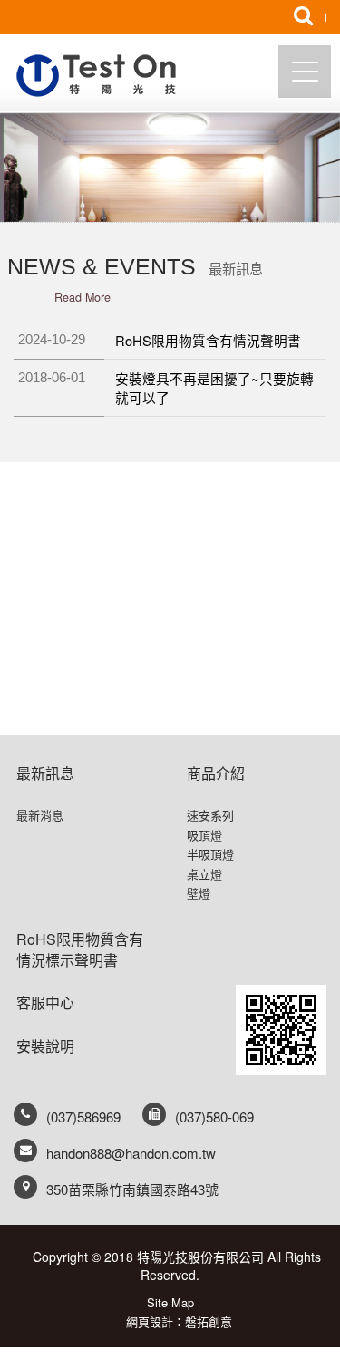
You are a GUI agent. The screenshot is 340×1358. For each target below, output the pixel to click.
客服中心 (45, 1002)
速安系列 (210, 815)
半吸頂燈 (210, 854)
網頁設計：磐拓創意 (179, 1321)
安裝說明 (45, 1045)
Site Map (170, 1302)
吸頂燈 (204, 835)
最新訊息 (45, 773)
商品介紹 (216, 773)
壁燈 (198, 893)
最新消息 (39, 815)
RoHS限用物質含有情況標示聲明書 (79, 949)
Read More (82, 297)
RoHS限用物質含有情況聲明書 (208, 340)
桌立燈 (204, 874)
